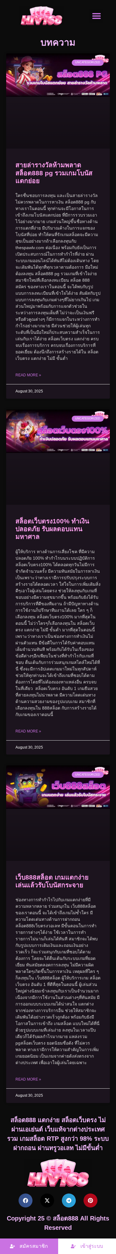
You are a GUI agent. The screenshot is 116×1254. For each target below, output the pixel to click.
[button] (96, 16)
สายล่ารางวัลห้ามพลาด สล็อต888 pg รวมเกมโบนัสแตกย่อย (53, 172)
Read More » (28, 375)
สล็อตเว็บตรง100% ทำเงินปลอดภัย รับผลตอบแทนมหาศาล (52, 528)
